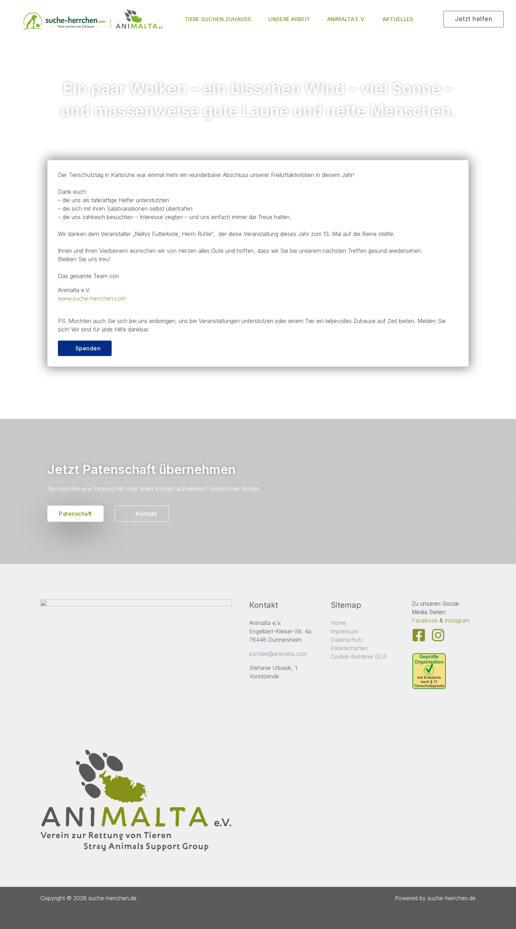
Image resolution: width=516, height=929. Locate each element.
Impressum (344, 631)
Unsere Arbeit (289, 19)
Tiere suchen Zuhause (218, 19)
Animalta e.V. (346, 19)
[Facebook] (419, 635)
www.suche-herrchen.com (92, 298)
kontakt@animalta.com (278, 653)
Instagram (457, 620)
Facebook (425, 620)
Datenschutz (347, 639)
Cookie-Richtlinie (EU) (359, 656)
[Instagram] (438, 635)
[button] (473, 19)
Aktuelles (398, 19)
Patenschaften (349, 648)
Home (338, 622)
